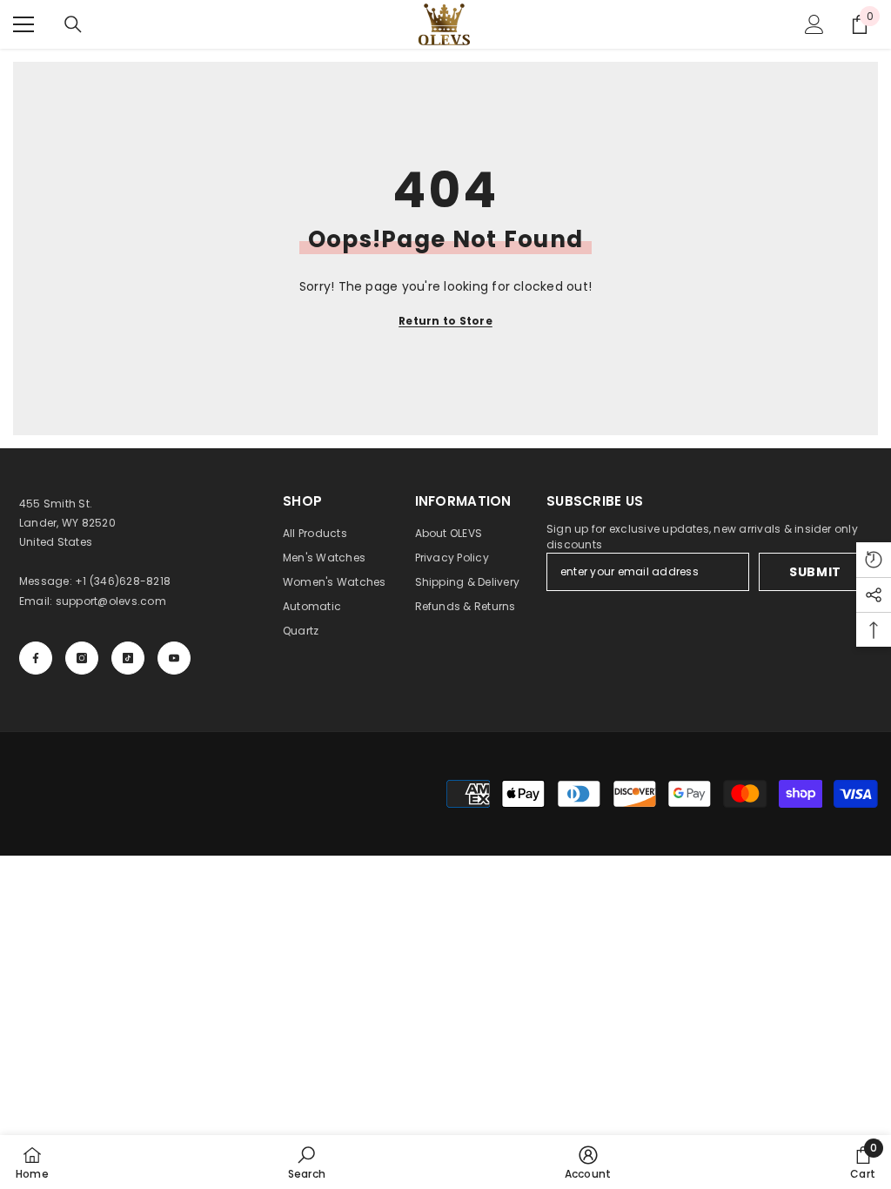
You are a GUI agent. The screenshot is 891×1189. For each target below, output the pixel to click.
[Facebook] (35, 658)
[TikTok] (127, 658)
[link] (306, 1162)
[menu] (23, 24)
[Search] (73, 24)
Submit (815, 572)
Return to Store (445, 320)
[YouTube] (174, 658)
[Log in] (814, 24)
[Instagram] (81, 658)
